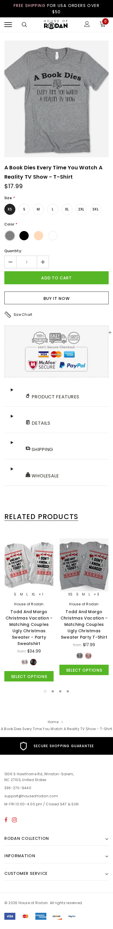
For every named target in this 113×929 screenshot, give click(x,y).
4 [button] (68, 691)
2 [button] (53, 691)
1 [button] (45, 691)
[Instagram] (14, 819)
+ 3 (96, 594)
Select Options (29, 676)
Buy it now (56, 298)
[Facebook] (5, 819)
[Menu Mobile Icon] (8, 24)
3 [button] (60, 691)
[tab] (41, 517)
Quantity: (13, 250)
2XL (81, 209)
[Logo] (56, 25)
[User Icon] (87, 25)
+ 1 (41, 594)
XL (67, 209)
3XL (95, 209)
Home (53, 721)
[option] (56, 99)
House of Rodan (28, 604)
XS (10, 209)
